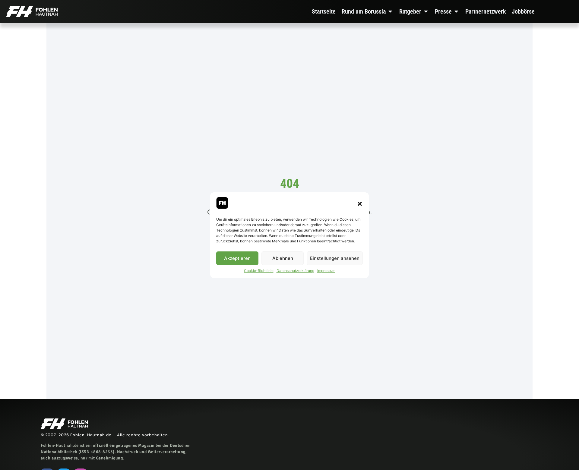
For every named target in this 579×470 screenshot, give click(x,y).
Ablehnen (282, 258)
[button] (360, 204)
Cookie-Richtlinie (259, 270)
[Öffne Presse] (456, 11)
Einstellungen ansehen (334, 258)
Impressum (326, 270)
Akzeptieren (237, 258)
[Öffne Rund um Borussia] (390, 11)
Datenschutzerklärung (295, 270)
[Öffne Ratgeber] (426, 11)
